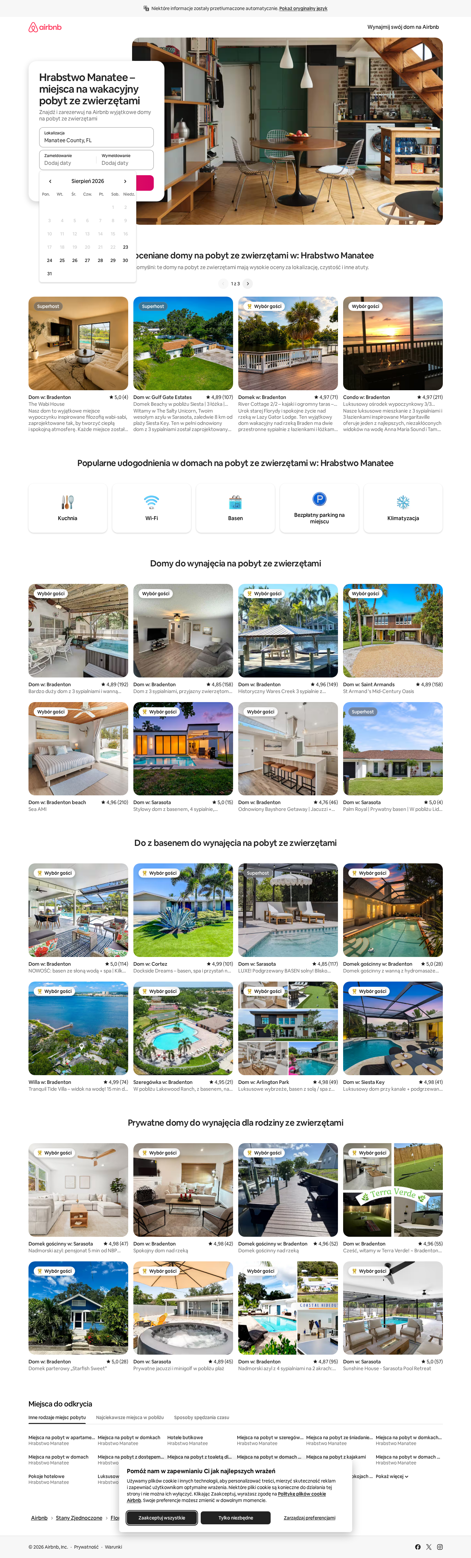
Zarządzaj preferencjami (309, 1518)
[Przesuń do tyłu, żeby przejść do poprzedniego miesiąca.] (50, 181)
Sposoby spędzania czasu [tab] (201, 1417)
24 (49, 260)
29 (113, 260)
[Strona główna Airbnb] (45, 27)
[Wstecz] (223, 284)
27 (87, 260)
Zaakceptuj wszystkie (162, 1518)
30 (125, 260)
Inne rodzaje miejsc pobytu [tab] (57, 1417)
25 (62, 260)
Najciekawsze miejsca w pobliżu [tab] (130, 1417)
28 (100, 260)
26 (74, 260)
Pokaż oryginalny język (303, 8)
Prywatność (86, 1547)
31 (49, 274)
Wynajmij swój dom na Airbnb (403, 27)
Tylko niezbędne (235, 1518)
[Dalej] (247, 284)
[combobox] (96, 140)
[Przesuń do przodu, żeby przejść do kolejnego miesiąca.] (125, 181)
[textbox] (67, 163)
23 (125, 247)
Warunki (113, 1547)
